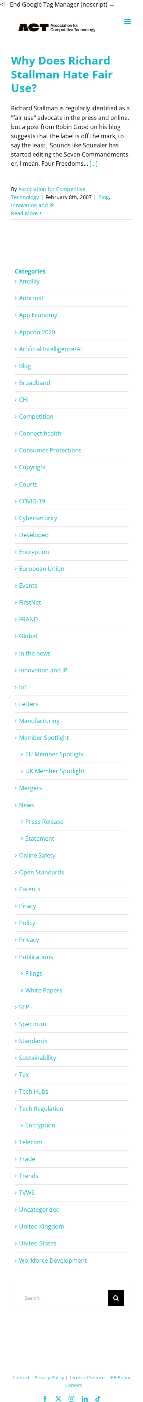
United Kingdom (41, 1226)
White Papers (43, 990)
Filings (34, 973)
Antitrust (31, 298)
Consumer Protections (50, 450)
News (26, 805)
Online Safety (37, 855)
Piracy (27, 906)
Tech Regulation (41, 1109)
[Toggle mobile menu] (128, 21)
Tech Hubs (33, 1091)
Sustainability (37, 1058)
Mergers (30, 788)
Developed (34, 535)
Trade (27, 1159)
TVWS (27, 1193)
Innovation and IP (32, 205)
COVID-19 (32, 501)
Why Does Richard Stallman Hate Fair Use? (62, 74)
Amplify (29, 281)
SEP (24, 1007)
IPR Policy (120, 1377)
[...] (93, 163)
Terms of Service (86, 1377)
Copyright (32, 467)
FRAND (28, 619)
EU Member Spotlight (54, 754)
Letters (28, 704)
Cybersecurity (38, 518)
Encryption (34, 552)
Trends (28, 1176)
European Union (42, 569)
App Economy (38, 315)
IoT (23, 687)
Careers (73, 1385)
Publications (36, 957)
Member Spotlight (44, 738)
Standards (33, 1041)
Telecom (31, 1142)
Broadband (34, 383)
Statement (39, 838)
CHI (24, 400)
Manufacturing (39, 721)
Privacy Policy (49, 1377)
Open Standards (41, 872)
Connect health (40, 433)
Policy (27, 923)
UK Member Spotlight (55, 771)
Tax (24, 1075)
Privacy (29, 940)
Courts (28, 484)
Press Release (44, 822)
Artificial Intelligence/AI (50, 349)
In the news (35, 653)
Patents (29, 889)
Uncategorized (39, 1209)
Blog (103, 197)
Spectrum (32, 1024)
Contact (21, 1377)
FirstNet (30, 602)
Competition (36, 416)
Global (28, 636)
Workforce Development (53, 1260)
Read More (24, 213)
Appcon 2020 (37, 332)
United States (37, 1243)
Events (28, 585)
